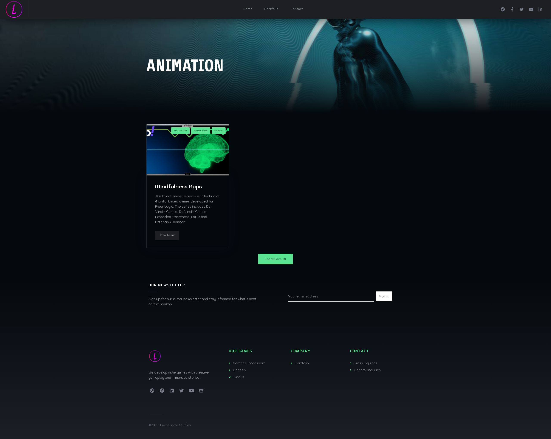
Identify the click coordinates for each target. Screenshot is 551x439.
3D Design (180, 130)
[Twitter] (521, 8)
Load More (273, 259)
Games (218, 130)
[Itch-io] (201, 390)
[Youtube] (531, 8)
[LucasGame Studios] (14, 9)
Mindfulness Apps (178, 186)
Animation (201, 130)
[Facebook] (512, 8)
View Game (167, 235)
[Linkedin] (171, 390)
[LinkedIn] (540, 8)
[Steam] (503, 8)
